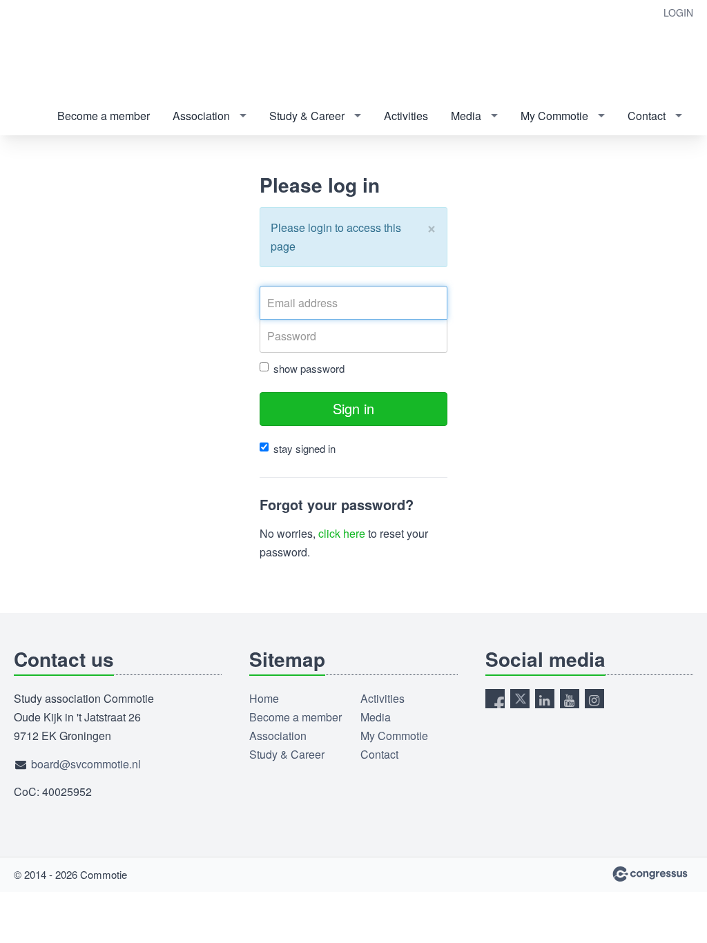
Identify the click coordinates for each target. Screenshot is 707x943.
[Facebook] (495, 698)
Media (466, 116)
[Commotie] (69, 49)
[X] (520, 698)
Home (264, 698)
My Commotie (554, 116)
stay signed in (304, 448)
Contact (647, 116)
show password (309, 368)
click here (341, 533)
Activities (406, 116)
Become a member (103, 116)
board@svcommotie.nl (86, 764)
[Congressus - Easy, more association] (650, 874)
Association (201, 116)
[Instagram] (594, 698)
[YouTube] (569, 698)
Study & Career (307, 116)
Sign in (353, 408)
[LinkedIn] (544, 698)
